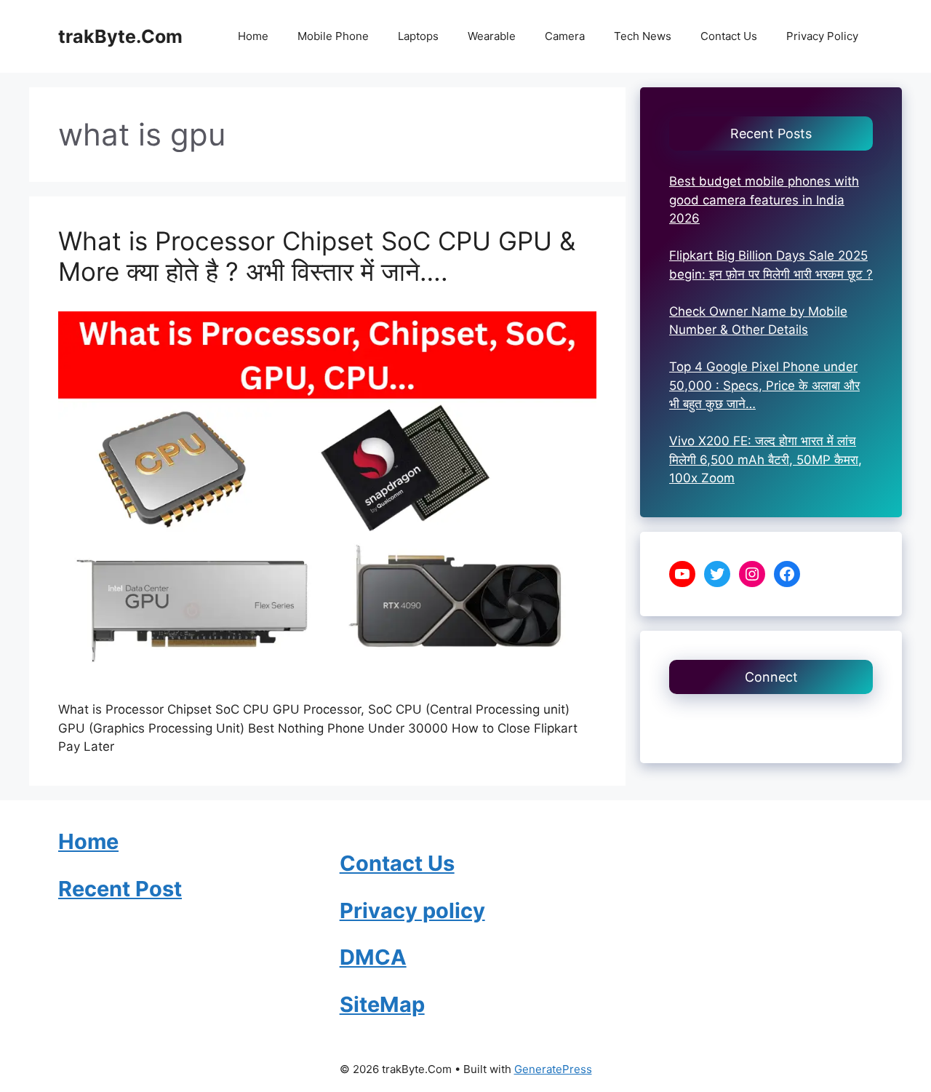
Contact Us (728, 36)
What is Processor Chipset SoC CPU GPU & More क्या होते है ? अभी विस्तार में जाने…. (316, 256)
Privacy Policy (822, 36)
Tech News (642, 36)
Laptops (418, 36)
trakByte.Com (120, 36)
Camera (565, 36)
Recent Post (120, 888)
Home (253, 36)
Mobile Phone (333, 36)
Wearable (492, 36)
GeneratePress (553, 1069)
